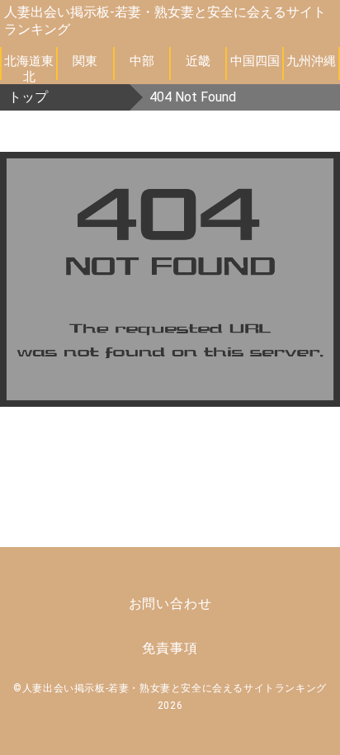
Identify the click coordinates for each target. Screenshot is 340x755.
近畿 (198, 61)
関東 (85, 61)
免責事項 (169, 648)
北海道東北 (29, 67)
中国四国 (255, 61)
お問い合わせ (170, 603)
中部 (142, 61)
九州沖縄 (311, 61)
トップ (28, 97)
